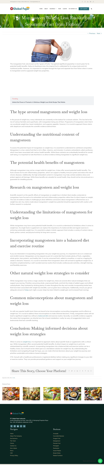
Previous (92, 33)
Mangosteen (56, 441)
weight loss (27, 342)
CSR (11, 453)
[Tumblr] (82, 371)
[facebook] (11, 426)
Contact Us (13, 445)
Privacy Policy (14, 455)
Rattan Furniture (58, 455)
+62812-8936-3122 (25, 1)
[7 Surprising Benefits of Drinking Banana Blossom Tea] (10, 388)
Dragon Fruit (56, 438)
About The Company (16, 436)
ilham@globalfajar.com (35, 1)
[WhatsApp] (80, 371)
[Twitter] (72, 371)
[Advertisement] (52, 84)
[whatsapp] (21, 426)
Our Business (14, 438)
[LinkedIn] (77, 371)
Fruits (14, 377)
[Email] (91, 371)
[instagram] (14, 426)
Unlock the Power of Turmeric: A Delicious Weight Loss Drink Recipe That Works (38, 102)
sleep (27, 290)
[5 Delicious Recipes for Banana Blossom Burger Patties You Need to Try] (93, 388)
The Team (13, 441)
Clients (12, 443)
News (11, 450)
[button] (91, 9)
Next (98, 33)
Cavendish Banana (58, 436)
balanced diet (43, 316)
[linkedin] (18, 426)
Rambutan (56, 448)
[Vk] (88, 371)
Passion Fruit (56, 443)
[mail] (24, 426)
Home (11, 433)
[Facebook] (69, 371)
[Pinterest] (85, 371)
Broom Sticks (57, 453)
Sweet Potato (57, 450)
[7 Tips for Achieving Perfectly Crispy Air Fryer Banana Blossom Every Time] (72, 388)
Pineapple (56, 445)
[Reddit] (74, 371)
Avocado (55, 433)
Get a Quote (13, 448)
